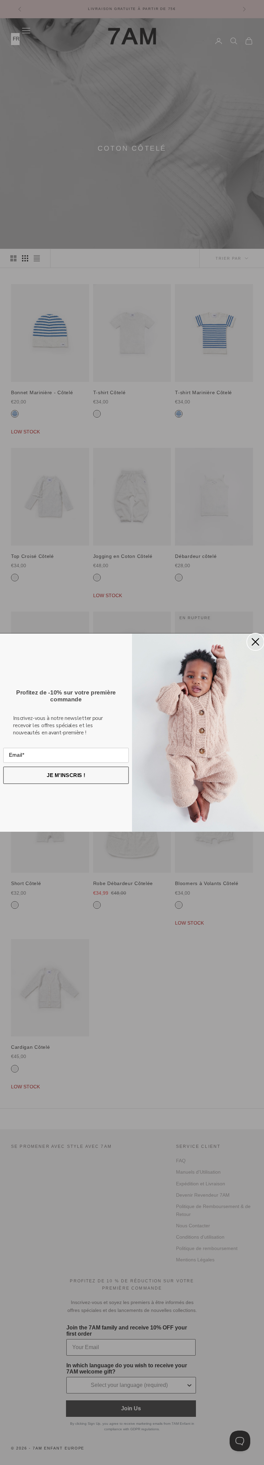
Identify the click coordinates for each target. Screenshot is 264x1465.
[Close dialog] (255, 642)
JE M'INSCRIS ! (66, 774)
